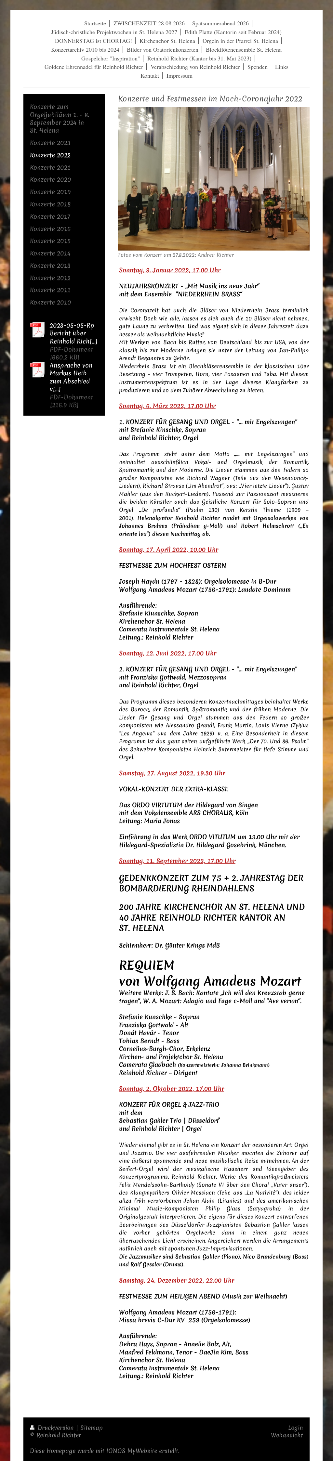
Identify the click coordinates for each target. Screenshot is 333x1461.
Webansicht (287, 1435)
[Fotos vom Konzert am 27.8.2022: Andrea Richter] (214, 178)
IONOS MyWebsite (131, 1451)
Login (295, 1428)
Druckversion (56, 1428)
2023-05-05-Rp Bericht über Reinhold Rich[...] (74, 333)
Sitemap (91, 1428)
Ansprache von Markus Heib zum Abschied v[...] (71, 377)
